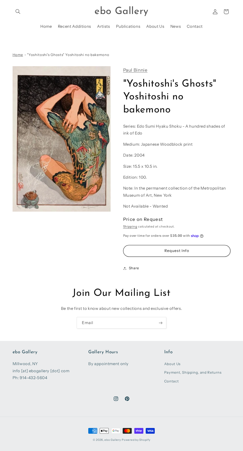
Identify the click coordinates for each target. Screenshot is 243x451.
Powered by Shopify (136, 440)
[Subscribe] (160, 323)
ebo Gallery (112, 440)
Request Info (176, 250)
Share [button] (134, 268)
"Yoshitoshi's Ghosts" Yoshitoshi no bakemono (68, 55)
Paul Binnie (135, 70)
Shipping (130, 226)
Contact (171, 381)
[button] (18, 11)
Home (18, 55)
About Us (172, 364)
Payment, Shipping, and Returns (193, 372)
